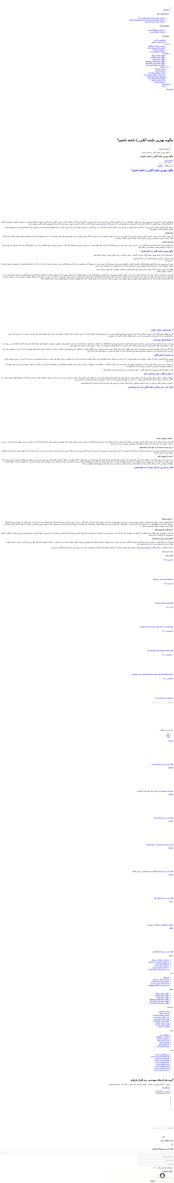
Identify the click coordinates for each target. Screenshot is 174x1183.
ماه (168, 733)
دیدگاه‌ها (160, 166)
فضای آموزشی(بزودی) (161, 1060)
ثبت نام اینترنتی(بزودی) (161, 1070)
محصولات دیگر (165, 36)
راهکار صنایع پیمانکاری (161, 995)
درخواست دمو (164, 1035)
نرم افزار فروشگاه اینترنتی (156, 30)
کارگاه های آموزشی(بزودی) (160, 1056)
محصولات (166, 9)
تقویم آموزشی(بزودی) (162, 1058)
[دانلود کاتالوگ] (169, 1136)
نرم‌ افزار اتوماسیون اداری (160, 967)
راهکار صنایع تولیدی (162, 997)
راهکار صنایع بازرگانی (162, 993)
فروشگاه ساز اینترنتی (164, 25)
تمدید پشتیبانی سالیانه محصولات (158, 985)
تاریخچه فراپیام (164, 1013)
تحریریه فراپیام (169, 160)
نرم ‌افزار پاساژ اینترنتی (161, 965)
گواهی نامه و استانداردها (161, 1021)
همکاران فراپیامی (163, 1026)
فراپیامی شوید (164, 1042)
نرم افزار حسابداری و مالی (163, 13)
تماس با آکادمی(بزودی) (161, 1068)
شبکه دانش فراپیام (163, 1046)
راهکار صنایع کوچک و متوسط (159, 999)
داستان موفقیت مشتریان (160, 1015)
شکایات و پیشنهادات (162, 1037)
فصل (167, 735)
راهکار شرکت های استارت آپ (159, 1003)
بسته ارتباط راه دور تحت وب (159, 983)
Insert (152, 1181)
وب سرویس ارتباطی (158, 42)
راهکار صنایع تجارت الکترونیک (159, 1001)
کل (168, 737)
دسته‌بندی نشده (164, 149)
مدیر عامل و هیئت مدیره (161, 1017)
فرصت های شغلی (163, 1040)
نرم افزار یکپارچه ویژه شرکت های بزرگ (151, 18)
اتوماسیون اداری (159, 40)
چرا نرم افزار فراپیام (162, 1023)
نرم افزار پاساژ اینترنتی (157, 32)
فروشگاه (166, 977)
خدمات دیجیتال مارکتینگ (161, 979)
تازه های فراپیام (164, 1044)
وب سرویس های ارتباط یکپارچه (158, 969)
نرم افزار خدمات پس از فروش (155, 22)
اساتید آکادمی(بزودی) (162, 1066)
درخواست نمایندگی (162, 1038)
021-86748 (169, 89)
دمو (163, 1136)
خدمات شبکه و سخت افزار (160, 981)
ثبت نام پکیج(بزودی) (162, 1064)
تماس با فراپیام (164, 1011)
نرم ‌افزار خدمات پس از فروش (159, 962)
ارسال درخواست (167, 1171)
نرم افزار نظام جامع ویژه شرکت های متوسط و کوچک (147, 20)
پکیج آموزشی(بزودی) (162, 1062)
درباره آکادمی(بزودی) (162, 1054)
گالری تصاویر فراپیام (162, 1024)
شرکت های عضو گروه (161, 1019)
